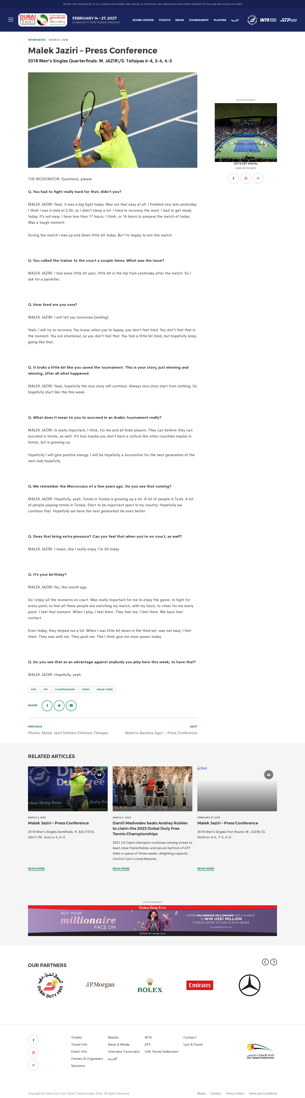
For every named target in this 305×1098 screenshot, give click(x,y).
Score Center (143, 20)
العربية (235, 20)
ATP (45, 689)
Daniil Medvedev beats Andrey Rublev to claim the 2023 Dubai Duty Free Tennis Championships (150, 828)
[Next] (273, 962)
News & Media (118, 1044)
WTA (148, 1037)
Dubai (85, 689)
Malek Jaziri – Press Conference (58, 823)
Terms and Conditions (263, 1093)
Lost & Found (193, 1044)
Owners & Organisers (87, 1058)
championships (65, 689)
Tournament (199, 20)
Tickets (164, 20)
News (179, 20)
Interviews (36, 39)
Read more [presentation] (36, 868)
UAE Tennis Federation (161, 1051)
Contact (189, 1037)
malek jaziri (105, 689)
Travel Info (79, 1044)
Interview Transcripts (124, 1051)
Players (220, 20)
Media (201, 1093)
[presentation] (68, 788)
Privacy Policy (235, 1093)
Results (113, 1037)
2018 (33, 689)
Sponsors (78, 1065)
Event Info (79, 1051)
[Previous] (265, 962)
